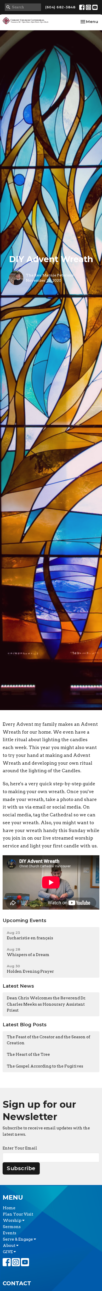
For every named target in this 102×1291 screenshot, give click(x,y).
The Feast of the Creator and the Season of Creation (48, 1040)
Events (9, 1233)
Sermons (12, 1226)
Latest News (18, 986)
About (9, 1245)
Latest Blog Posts (25, 1025)
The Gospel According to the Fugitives (45, 1066)
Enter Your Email (20, 1148)
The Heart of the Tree (28, 1054)
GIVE (8, 1251)
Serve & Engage (18, 1239)
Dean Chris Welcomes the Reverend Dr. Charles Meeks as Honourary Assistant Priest (46, 1004)
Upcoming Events (24, 920)
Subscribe (21, 1168)
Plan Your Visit (18, 1214)
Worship (12, 1220)
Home (9, 1208)
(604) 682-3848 (60, 7)
